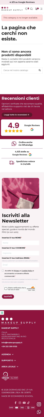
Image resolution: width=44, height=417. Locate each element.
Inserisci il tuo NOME (11, 238)
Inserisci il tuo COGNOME (13, 248)
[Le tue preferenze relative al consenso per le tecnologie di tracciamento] (2, 313)
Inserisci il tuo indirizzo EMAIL (15, 258)
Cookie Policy (26, 271)
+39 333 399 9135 (9, 347)
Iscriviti (8, 296)
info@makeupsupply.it (11, 343)
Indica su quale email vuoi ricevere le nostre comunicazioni (20, 261)
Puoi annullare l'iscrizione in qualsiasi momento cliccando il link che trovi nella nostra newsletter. (20, 280)
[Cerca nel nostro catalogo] (40, 70)
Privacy (17, 271)
